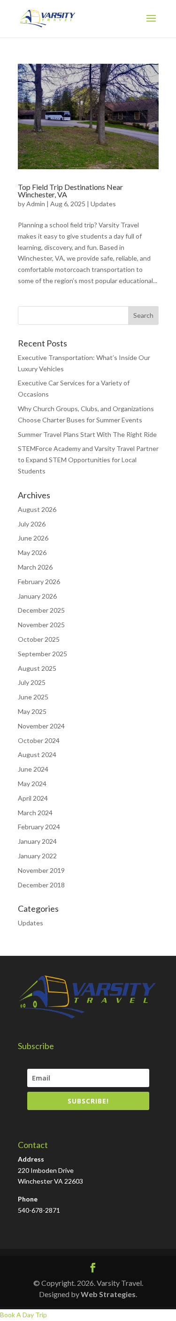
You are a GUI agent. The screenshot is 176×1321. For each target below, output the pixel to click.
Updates (103, 204)
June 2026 (33, 538)
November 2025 (41, 625)
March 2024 (35, 813)
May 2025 (32, 711)
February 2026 (39, 581)
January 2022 (37, 856)
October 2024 (39, 740)
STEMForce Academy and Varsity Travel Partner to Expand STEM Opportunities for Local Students (88, 459)
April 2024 (33, 798)
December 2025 (41, 610)
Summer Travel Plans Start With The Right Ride (87, 434)
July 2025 (32, 682)
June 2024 (33, 769)
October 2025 (39, 639)
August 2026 (37, 509)
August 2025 (37, 668)
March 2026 (35, 567)
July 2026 (32, 524)
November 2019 (41, 870)
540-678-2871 (39, 1210)
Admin (35, 204)
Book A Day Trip (23, 1315)
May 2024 (32, 784)
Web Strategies (108, 1294)
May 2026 (32, 552)
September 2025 (42, 654)
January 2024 (37, 841)
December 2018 (41, 885)
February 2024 (39, 827)
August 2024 (37, 754)
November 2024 (41, 726)
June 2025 (33, 697)
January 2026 (37, 596)
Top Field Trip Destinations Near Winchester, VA (70, 190)
